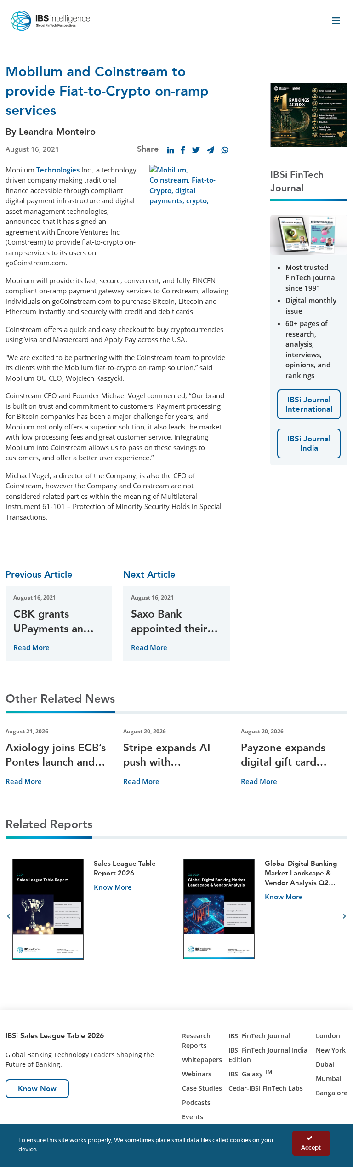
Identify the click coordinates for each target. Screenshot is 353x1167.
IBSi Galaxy (250, 1074)
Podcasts (196, 1102)
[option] (91, 916)
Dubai (325, 1064)
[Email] (210, 150)
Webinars (196, 1074)
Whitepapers (202, 1059)
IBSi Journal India (308, 443)
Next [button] (344, 916)
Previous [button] (8, 916)
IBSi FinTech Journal (259, 1035)
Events (192, 1116)
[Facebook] (183, 150)
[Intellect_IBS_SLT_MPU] (309, 114)
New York (331, 1050)
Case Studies (202, 1088)
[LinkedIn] (170, 150)
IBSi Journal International (308, 404)
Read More (31, 647)
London (328, 1035)
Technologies (58, 169)
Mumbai (329, 1078)
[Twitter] (195, 150)
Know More (113, 887)
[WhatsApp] (225, 150)
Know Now (37, 1088)
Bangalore (331, 1092)
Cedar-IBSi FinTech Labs (265, 1088)
